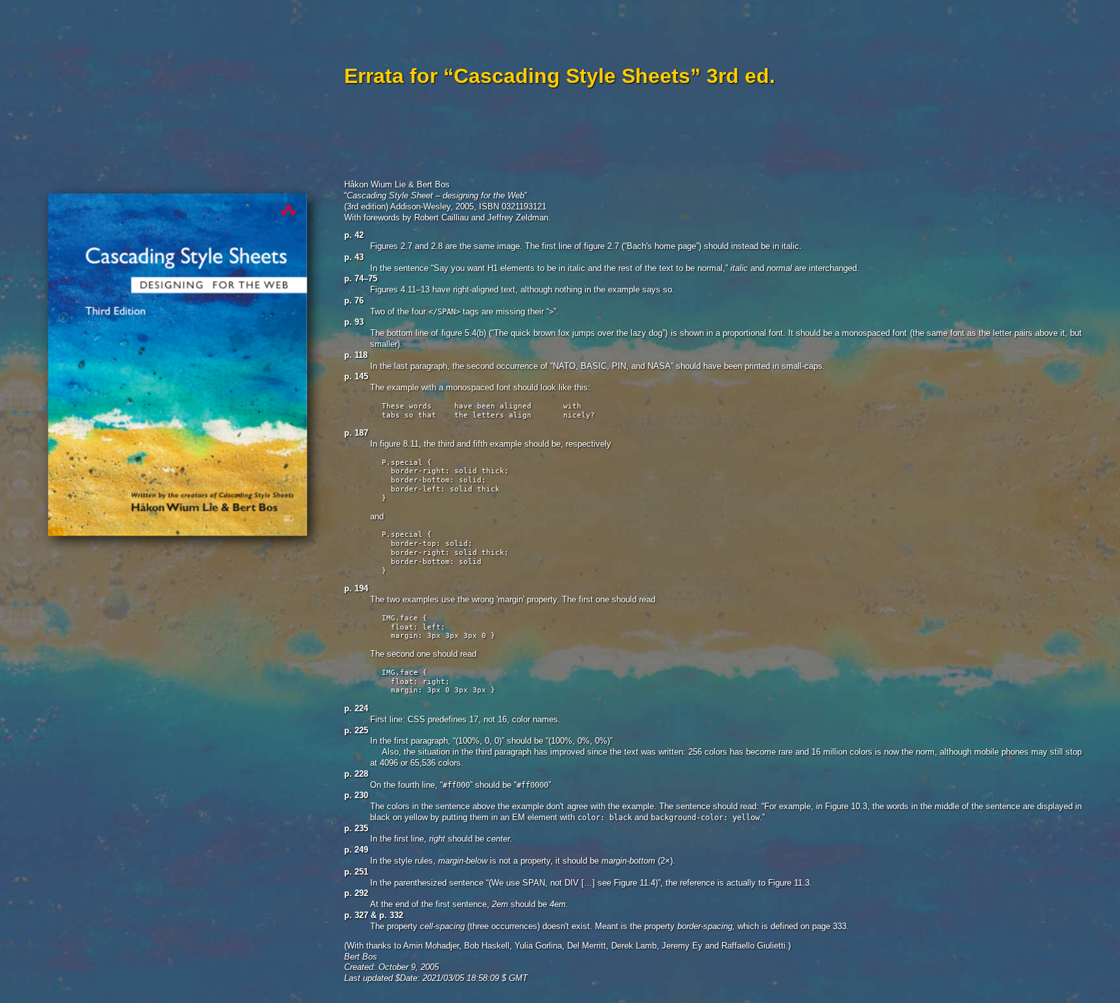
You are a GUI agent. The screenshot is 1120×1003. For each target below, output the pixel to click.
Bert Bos (360, 957)
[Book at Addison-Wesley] (181, 556)
